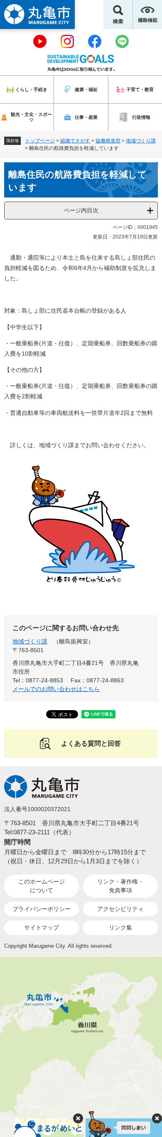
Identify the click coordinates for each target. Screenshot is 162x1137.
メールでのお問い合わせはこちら (56, 689)
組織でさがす (75, 141)
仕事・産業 (86, 117)
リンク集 (120, 927)
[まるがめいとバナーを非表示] (78, 1118)
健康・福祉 (86, 89)
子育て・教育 (140, 89)
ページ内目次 (81, 210)
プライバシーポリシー (41, 909)
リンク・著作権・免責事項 (120, 886)
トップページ (40, 141)
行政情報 (141, 117)
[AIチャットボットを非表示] (157, 1118)
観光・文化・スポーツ (31, 117)
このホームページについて (41, 886)
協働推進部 (108, 141)
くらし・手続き (31, 89)
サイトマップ (41, 927)
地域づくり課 (141, 141)
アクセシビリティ (120, 909)
